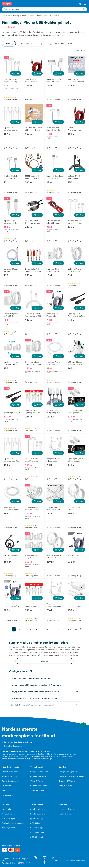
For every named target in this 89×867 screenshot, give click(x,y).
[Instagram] (44, 858)
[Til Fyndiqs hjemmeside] (7, 4)
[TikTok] (35, 858)
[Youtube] (53, 858)
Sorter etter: (59, 44)
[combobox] (44, 9)
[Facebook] (44, 862)
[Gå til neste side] (80, 629)
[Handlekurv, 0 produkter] (80, 4)
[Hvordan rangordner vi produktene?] (51, 44)
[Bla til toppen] (83, 725)
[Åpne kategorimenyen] (85, 4)
